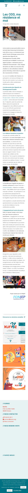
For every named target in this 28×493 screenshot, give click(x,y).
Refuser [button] (10, 490)
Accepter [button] (23, 487)
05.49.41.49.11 (8, 417)
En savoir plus (17, 490)
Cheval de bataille (7, 187)
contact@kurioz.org (10, 419)
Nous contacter (9, 421)
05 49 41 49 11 (9, 1)
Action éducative (14, 24)
